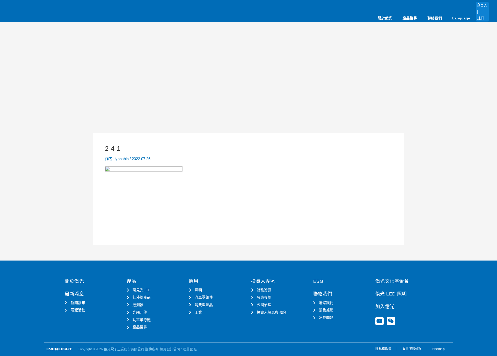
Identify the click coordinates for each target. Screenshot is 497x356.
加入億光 (384, 306)
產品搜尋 (410, 18)
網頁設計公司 (170, 349)
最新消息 (74, 293)
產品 (131, 281)
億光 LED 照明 (391, 293)
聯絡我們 (434, 18)
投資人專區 (263, 281)
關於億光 (385, 18)
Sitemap (438, 349)
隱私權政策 (383, 349)
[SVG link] (59, 349)
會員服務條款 (412, 349)
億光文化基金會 (392, 281)
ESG (318, 281)
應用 (194, 281)
